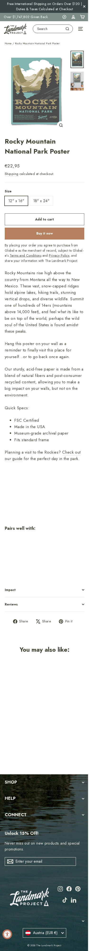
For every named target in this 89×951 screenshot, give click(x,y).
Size (8, 191)
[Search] (67, 29)
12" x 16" (16, 201)
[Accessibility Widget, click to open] (7, 934)
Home (8, 43)
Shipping (11, 173)
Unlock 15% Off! (21, 833)
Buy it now (44, 233)
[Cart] (82, 17)
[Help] (64, 17)
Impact (10, 589)
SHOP (11, 782)
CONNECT (16, 815)
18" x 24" (41, 201)
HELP (10, 798)
